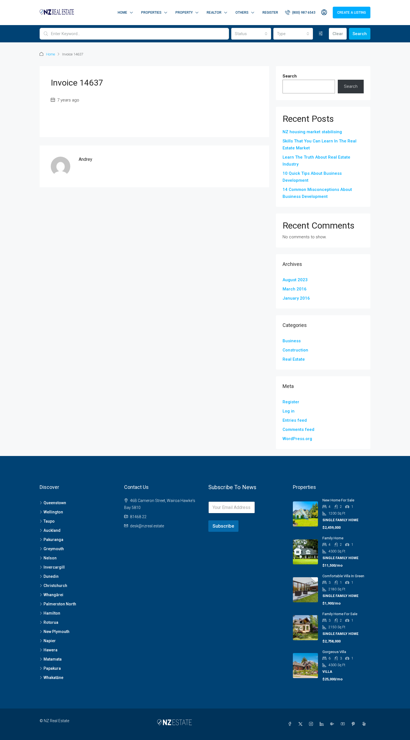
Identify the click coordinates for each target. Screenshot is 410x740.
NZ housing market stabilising (312, 131)
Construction (295, 350)
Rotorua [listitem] (51, 622)
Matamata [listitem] (53, 659)
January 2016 (296, 298)
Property (184, 12)
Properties (151, 12)
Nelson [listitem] (50, 558)
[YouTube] (344, 724)
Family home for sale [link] (339, 614)
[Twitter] (301, 724)
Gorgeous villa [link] (334, 652)
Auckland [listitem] (52, 530)
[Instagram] (312, 724)
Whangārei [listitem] (53, 595)
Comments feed (298, 429)
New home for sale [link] (338, 500)
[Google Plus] (333, 724)
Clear (337, 33)
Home (122, 12)
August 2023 (295, 279)
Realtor (214, 12)
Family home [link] (332, 538)
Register (270, 12)
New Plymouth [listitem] (56, 631)
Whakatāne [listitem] (53, 677)
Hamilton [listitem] (52, 613)
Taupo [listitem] (49, 521)
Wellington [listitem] (53, 512)
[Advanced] (321, 34)
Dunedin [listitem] (51, 576)
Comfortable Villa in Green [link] (343, 576)
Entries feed (295, 420)
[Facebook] (291, 724)
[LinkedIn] (323, 724)
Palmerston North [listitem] (60, 604)
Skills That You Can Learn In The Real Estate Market (319, 145)
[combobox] (251, 34)
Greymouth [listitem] (54, 549)
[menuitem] (300, 12)
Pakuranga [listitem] (53, 539)
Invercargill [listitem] (54, 567)
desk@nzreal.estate (147, 526)
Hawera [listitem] (50, 650)
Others (242, 12)
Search (360, 33)
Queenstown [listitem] (55, 503)
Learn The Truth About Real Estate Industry (316, 161)
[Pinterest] (354, 724)
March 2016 (295, 289)
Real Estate (294, 359)
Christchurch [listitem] (55, 585)
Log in (289, 411)
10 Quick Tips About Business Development (312, 177)
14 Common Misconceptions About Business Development (317, 193)
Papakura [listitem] (52, 668)
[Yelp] (365, 724)
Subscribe (223, 526)
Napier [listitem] (50, 641)
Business (292, 340)
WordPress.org (297, 438)
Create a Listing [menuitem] (351, 12)
